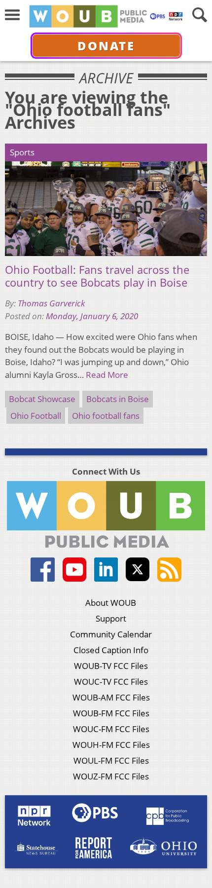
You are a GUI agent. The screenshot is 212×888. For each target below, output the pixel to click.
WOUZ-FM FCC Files (111, 776)
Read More (107, 374)
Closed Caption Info (110, 650)
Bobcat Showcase (42, 399)
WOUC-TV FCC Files (111, 681)
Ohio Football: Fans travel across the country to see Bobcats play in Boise (97, 276)
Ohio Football (35, 415)
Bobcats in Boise (117, 399)
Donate (106, 45)
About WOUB (110, 602)
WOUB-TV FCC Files (111, 665)
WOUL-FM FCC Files (111, 760)
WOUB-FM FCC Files (111, 713)
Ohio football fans (106, 415)
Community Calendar (111, 634)
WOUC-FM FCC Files (111, 729)
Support (111, 618)
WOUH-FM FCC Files (111, 744)
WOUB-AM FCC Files (111, 697)
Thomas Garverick (51, 303)
